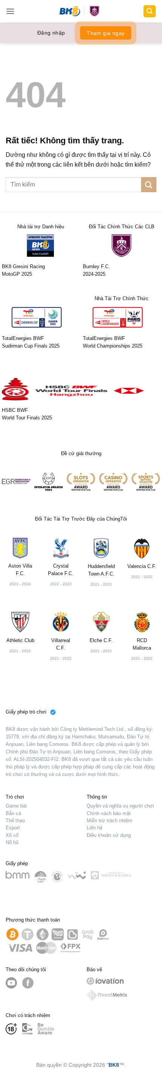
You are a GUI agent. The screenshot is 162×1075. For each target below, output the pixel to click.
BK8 (114, 1065)
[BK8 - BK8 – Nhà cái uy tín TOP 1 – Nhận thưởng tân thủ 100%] (81, 11)
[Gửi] (148, 184)
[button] (10, 11)
